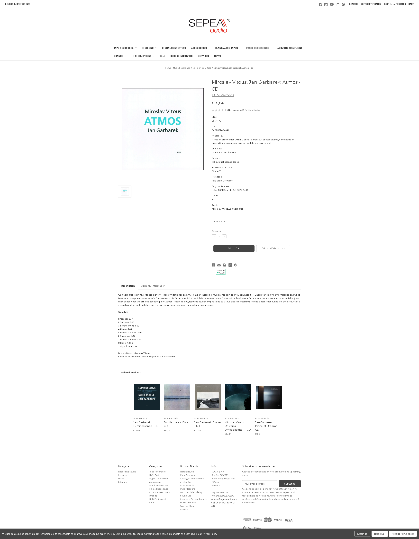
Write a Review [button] (252, 110)
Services (203, 55)
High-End (148, 47)
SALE (162, 55)
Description (128, 285)
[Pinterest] (343, 4)
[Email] (219, 265)
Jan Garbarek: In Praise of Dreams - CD (267, 426)
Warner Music (187, 506)
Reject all (379, 534)
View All (184, 509)
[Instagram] (326, 4)
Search (353, 4)
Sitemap (122, 482)
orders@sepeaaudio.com (224, 499)
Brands (118, 55)
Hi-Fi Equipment (141, 55)
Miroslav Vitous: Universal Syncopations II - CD (238, 426)
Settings (362, 534)
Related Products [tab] (131, 372)
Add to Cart (147, 397)
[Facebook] (320, 4)
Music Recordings (257, 47)
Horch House (187, 471)
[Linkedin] (337, 4)
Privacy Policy (210, 533)
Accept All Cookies (403, 534)
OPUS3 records (188, 502)
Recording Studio (181, 55)
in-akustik (185, 482)
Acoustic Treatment (289, 47)
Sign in (388, 4)
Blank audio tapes (226, 47)
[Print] (224, 265)
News (217, 55)
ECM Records (187, 485)
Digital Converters (174, 47)
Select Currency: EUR (18, 4)
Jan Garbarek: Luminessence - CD (145, 424)
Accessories (199, 47)
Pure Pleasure (187, 489)
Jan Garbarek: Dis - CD (176, 424)
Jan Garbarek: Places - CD (207, 424)
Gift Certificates (371, 4)
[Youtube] (332, 4)
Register (401, 4)
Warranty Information (153, 285)
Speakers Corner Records (193, 499)
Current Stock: (220, 221)
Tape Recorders (124, 47)
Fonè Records (187, 475)
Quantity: (216, 231)
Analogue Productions (192, 478)
